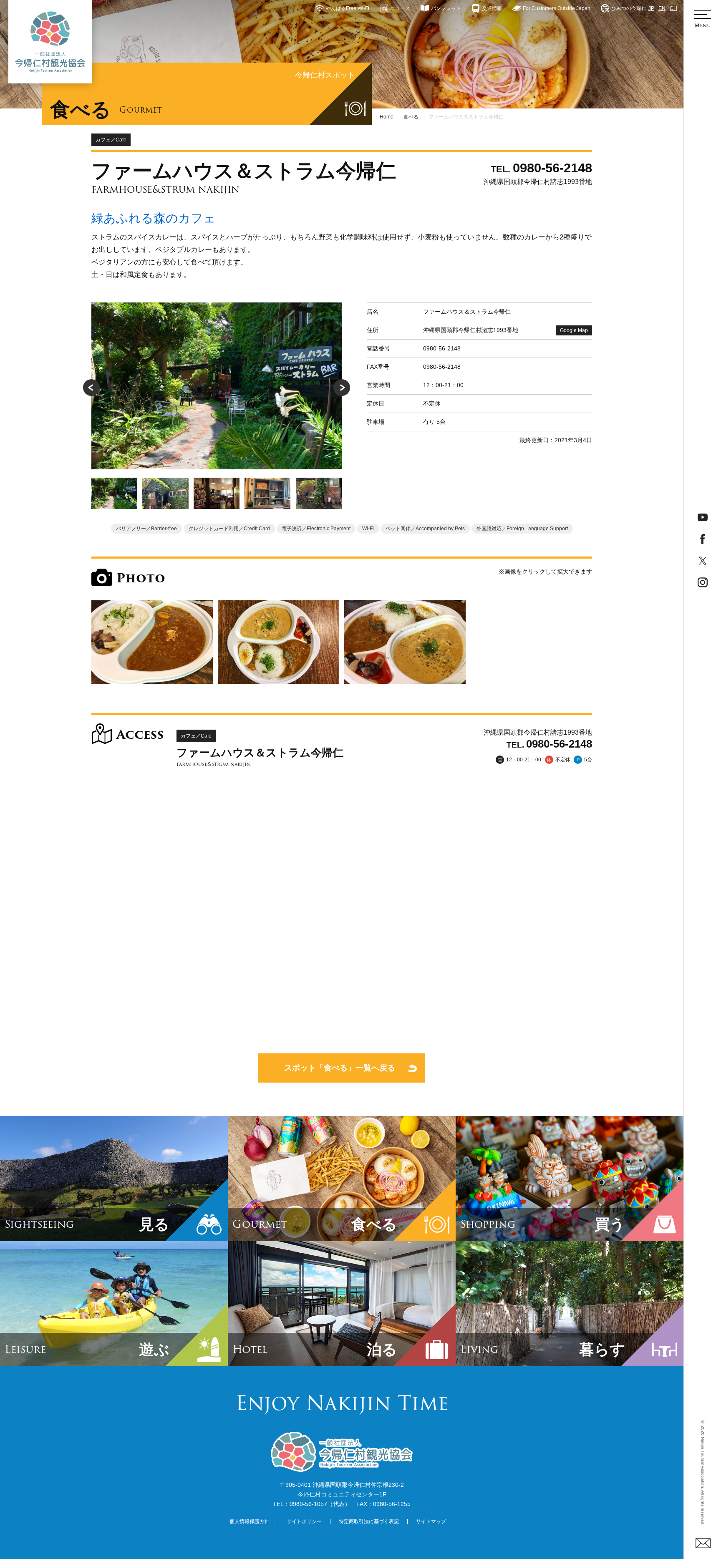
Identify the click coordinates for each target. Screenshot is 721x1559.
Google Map (574, 330)
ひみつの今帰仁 (628, 8)
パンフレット (446, 8)
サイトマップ (431, 1521)
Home (386, 117)
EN (662, 8)
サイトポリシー (304, 1521)
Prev (91, 387)
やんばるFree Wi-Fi (347, 8)
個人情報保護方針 (249, 1521)
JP (651, 8)
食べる (410, 117)
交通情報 (492, 8)
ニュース (400, 8)
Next (341, 387)
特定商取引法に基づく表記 (369, 1521)
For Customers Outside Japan (556, 8)
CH (673, 8)
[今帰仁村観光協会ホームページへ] (50, 41)
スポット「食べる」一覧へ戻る (339, 1067)
